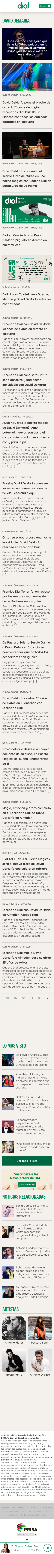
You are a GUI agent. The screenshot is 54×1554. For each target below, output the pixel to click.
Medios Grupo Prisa (27, 1534)
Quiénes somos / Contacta (13, 1508)
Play (48, 1548)
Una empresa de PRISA (27, 1527)
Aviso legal (47, 1508)
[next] (47, 998)
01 (7, 998)
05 (39, 998)
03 (23, 998)
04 (31, 998)
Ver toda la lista (27, 1161)
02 (15, 998)
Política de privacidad (32, 1511)
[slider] (27, 1542)
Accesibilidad (12, 1511)
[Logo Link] (23, 5)
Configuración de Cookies (34, 1515)
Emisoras (34, 1508)
